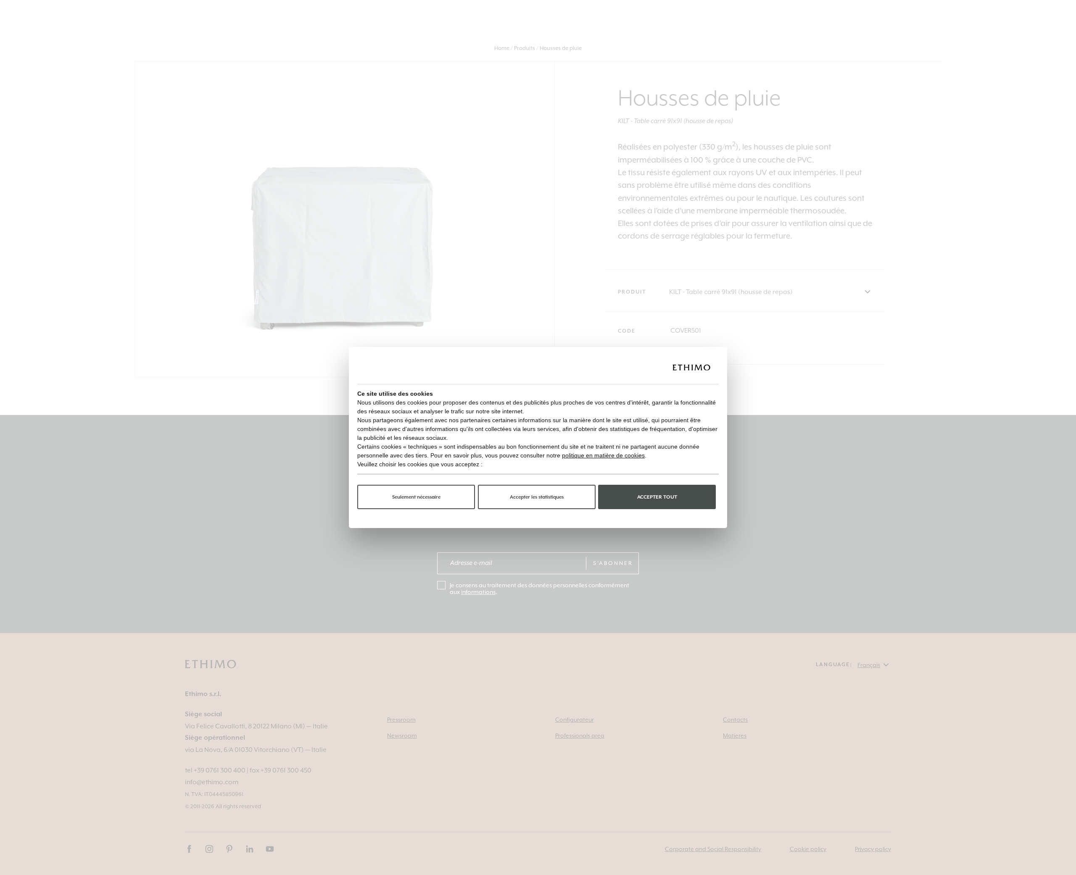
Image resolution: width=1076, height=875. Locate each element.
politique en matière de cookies (603, 455)
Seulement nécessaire (416, 497)
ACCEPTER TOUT (657, 497)
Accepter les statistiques (537, 497)
